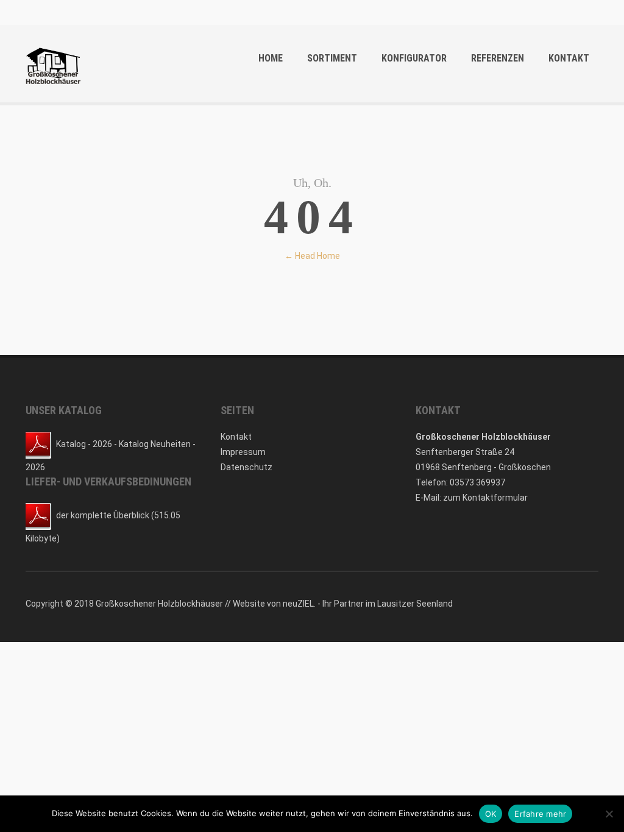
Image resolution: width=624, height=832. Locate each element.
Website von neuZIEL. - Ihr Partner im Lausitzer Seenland (343, 603)
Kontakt (568, 58)
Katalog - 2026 (84, 444)
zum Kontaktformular (485, 497)
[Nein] (609, 814)
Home (270, 58)
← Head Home (312, 256)
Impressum (243, 452)
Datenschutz (246, 467)
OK (491, 814)
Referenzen (497, 58)
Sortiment (332, 58)
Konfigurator (414, 58)
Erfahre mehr (540, 814)
